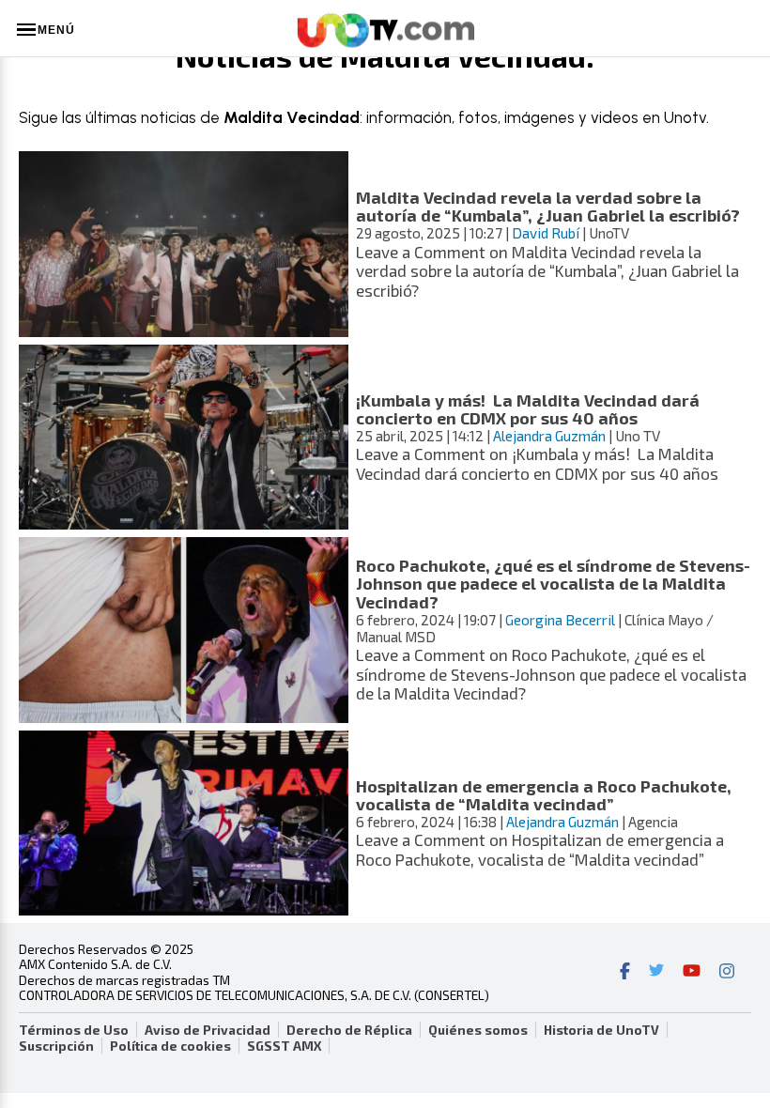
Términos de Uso (74, 1030)
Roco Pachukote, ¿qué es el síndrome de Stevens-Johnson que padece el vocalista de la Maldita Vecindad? (553, 583)
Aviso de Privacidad (207, 1030)
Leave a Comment (547, 271)
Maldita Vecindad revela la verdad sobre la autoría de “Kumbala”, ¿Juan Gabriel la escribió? (548, 206)
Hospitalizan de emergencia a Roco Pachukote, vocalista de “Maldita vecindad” (544, 795)
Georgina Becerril (560, 619)
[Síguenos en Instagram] (727, 973)
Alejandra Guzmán (549, 435)
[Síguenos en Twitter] (656, 973)
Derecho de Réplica (349, 1030)
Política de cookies (170, 1046)
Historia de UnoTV (601, 1030)
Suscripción (56, 1046)
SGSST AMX (284, 1046)
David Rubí (545, 232)
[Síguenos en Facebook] (624, 973)
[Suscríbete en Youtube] (691, 973)
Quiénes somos (478, 1030)
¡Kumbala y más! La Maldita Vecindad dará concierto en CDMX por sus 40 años (528, 409)
